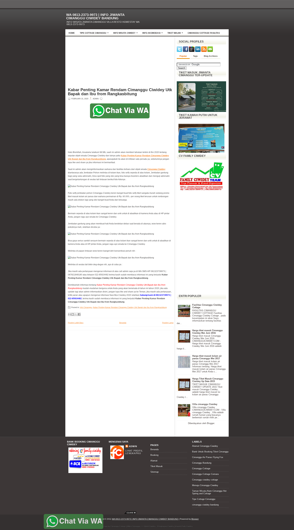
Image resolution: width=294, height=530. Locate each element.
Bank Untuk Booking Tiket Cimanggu (210, 451)
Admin (133, 446)
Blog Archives (211, 56)
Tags (195, 56)
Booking (154, 455)
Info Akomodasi (152, 32)
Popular (183, 56)
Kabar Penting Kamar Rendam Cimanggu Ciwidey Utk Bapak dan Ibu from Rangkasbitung (120, 92)
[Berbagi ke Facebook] (79, 314)
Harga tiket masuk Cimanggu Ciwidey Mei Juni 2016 (207, 331)
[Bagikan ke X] (76, 314)
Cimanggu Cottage (201, 468)
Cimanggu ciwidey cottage (205, 479)
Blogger (210, 423)
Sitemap (154, 472)
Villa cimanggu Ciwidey (204, 404)
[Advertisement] (189, 18)
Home (72, 33)
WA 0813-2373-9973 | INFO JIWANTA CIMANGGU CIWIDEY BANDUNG (95, 16)
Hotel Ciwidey (150, 526)
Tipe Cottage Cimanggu (94, 32)
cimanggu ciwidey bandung (205, 504)
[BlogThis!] (72, 314)
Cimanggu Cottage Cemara (205, 474)
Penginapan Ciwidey (165, 526)
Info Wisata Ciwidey (125, 32)
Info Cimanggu (86, 307)
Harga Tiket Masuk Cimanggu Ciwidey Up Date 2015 (207, 380)
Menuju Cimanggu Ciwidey (205, 485)
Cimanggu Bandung (201, 463)
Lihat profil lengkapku (134, 452)
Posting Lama (167, 323)
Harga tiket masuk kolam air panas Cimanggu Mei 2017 (207, 357)
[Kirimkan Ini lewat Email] (69, 314)
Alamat (153, 460)
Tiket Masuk (156, 466)
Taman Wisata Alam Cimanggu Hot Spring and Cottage (209, 492)
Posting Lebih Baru (75, 323)
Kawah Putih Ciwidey (184, 526)
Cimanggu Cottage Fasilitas (204, 33)
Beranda (122, 323)
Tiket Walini (175, 32)
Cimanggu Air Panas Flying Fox (207, 457)
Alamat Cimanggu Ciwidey (205, 446)
